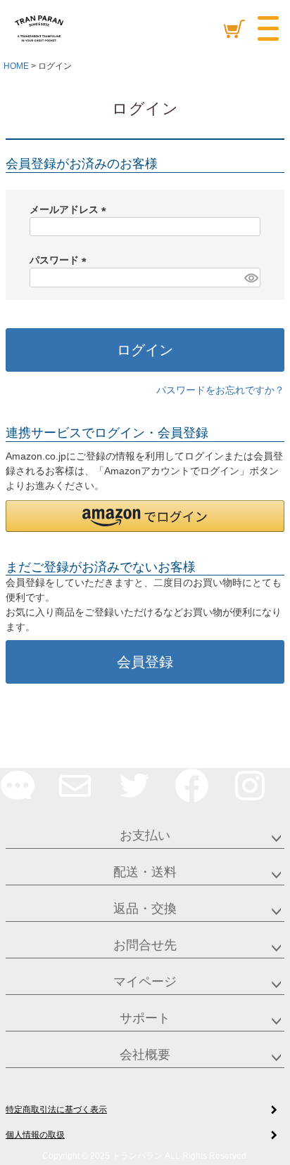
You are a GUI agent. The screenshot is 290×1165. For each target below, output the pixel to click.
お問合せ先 (145, 945)
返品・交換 (145, 909)
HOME (16, 66)
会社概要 (145, 1055)
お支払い (145, 835)
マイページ (145, 982)
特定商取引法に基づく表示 (56, 1109)
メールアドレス (70, 209)
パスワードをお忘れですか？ (220, 390)
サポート (145, 1018)
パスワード (61, 260)
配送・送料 (145, 872)
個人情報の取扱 (35, 1135)
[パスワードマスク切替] (250, 277)
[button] (145, 516)
